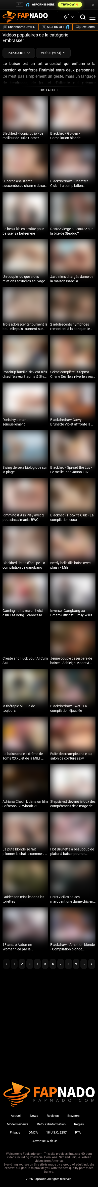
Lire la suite (49, 90)
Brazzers (73, 1116)
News (34, 1116)
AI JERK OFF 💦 (56, 27)
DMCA (33, 1132)
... (84, 964)
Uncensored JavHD (19, 27)
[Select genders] (68, 17)
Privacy (15, 1132)
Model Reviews (17, 1124)
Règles (79, 1124)
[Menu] (92, 17)
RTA (78, 1132)
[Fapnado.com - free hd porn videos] (25, 17)
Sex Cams (85, 27)
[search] (82, 17)
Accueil (16, 1116)
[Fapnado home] (49, 1106)
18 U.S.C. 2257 (56, 1132)
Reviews (53, 1116)
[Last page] (91, 964)
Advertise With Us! (45, 1141)
